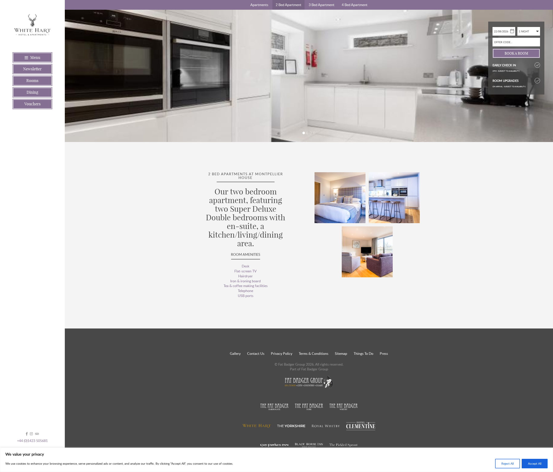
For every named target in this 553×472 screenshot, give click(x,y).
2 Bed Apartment (288, 4)
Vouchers (32, 103)
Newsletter (32, 68)
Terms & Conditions (313, 353)
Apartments (259, 4)
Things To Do (363, 353)
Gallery (235, 353)
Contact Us (255, 353)
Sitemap (341, 353)
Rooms (32, 80)
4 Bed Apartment (354, 4)
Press (384, 353)
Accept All (534, 463)
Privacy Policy (281, 353)
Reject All (507, 463)
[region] (276, 460)
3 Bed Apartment (321, 4)
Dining (32, 92)
